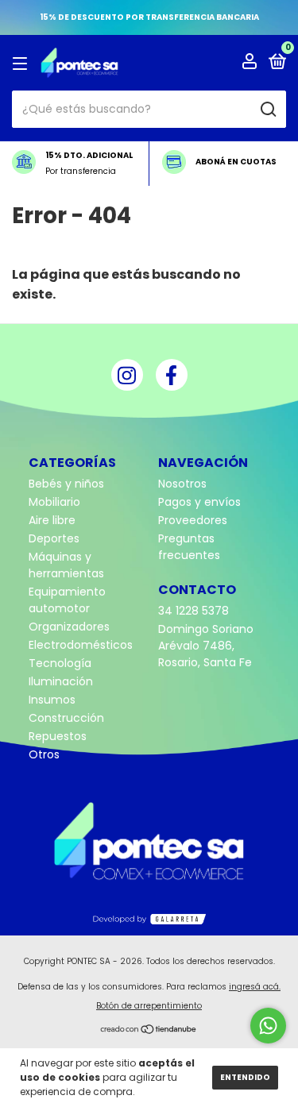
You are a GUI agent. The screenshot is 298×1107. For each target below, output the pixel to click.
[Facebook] (172, 375)
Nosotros (182, 484)
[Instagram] (127, 375)
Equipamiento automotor (67, 600)
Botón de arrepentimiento (149, 1006)
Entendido (245, 1077)
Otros (44, 754)
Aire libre (52, 520)
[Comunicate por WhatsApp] (268, 1025)
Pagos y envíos (199, 502)
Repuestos (58, 736)
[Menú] (22, 63)
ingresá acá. (255, 987)
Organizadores (69, 626)
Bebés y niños (66, 484)
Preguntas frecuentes (189, 546)
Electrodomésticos (81, 645)
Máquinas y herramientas (66, 565)
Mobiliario (54, 502)
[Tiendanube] (149, 1031)
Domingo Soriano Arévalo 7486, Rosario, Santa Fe (205, 645)
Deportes (54, 538)
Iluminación (61, 681)
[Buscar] (267, 109)
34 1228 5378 (193, 611)
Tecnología (60, 663)
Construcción (66, 718)
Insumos (52, 700)
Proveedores (192, 520)
